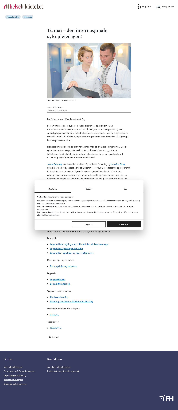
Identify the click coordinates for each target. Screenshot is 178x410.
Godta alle (123, 225)
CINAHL (54, 314)
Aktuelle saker (13, 16)
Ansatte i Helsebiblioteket (58, 366)
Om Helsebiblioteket (13, 366)
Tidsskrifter (56, 327)
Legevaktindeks (57, 279)
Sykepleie (27, 16)
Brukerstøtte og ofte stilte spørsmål (63, 371)
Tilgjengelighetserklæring (15, 375)
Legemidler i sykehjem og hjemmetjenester (71, 252)
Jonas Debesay (54, 164)
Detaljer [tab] (89, 189)
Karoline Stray (118, 164)
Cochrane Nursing (59, 297)
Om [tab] (125, 189)
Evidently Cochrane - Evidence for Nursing (71, 301)
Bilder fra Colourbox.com (15, 383)
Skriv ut (55, 337)
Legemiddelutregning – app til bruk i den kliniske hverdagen (79, 244)
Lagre (87, 225)
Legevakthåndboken (60, 283)
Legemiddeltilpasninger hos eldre (66, 248)
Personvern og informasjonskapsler (19, 371)
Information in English (13, 379)
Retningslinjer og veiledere (63, 266)
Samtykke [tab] (53, 189)
